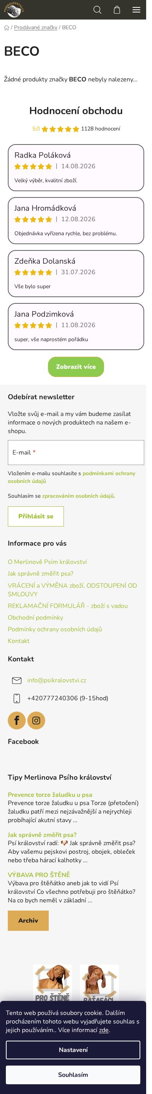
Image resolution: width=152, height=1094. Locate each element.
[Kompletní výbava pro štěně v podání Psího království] (52, 983)
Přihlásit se (35, 516)
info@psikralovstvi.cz (56, 680)
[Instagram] (36, 720)
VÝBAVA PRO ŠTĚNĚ (39, 875)
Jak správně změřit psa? (40, 573)
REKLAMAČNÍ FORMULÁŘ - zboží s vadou (68, 606)
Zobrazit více (76, 367)
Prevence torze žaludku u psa (50, 795)
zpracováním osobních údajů (78, 496)
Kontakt (19, 641)
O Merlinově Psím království (47, 562)
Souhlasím (73, 1075)
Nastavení (73, 1050)
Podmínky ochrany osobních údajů (55, 629)
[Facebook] (17, 720)
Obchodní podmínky (35, 617)
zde (104, 1030)
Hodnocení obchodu (76, 111)
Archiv (28, 920)
